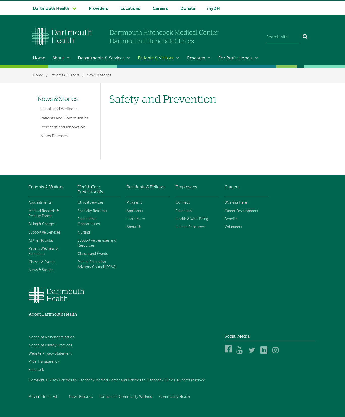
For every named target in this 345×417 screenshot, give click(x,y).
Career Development (241, 211)
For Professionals (235, 58)
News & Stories (99, 75)
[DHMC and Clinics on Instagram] (276, 353)
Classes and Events (93, 254)
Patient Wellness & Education (43, 251)
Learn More (136, 219)
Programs (134, 202)
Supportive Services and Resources (97, 243)
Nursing (84, 232)
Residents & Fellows (145, 187)
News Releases (54, 136)
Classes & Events (42, 262)
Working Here (236, 202)
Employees (186, 187)
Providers (98, 9)
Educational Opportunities (89, 221)
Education (184, 211)
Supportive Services (44, 232)
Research (196, 58)
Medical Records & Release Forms (44, 213)
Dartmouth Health (51, 9)
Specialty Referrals (92, 211)
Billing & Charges (42, 224)
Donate (187, 9)
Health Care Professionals (90, 189)
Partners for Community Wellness (126, 397)
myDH (213, 9)
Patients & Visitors (156, 58)
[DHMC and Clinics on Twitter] (252, 353)
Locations (130, 9)
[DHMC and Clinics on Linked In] (264, 353)
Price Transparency (44, 361)
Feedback (36, 370)
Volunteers (233, 227)
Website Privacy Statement (50, 353)
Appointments (40, 202)
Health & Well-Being (192, 219)
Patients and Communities (64, 118)
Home (39, 58)
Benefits (231, 219)
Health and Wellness (58, 109)
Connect (183, 202)
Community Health (174, 397)
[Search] (305, 37)
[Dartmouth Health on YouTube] (240, 353)
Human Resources (190, 227)
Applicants (135, 211)
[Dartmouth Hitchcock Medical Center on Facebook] (229, 353)
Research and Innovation (62, 127)
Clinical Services (90, 202)
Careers (160, 9)
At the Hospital (41, 240)
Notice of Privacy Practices (50, 345)
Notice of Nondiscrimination (52, 337)
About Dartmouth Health (53, 314)
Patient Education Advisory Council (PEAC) (97, 264)
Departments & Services (101, 58)
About (58, 58)
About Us (134, 227)
